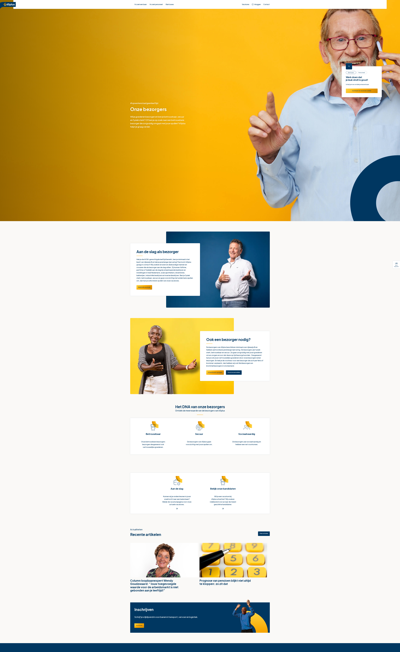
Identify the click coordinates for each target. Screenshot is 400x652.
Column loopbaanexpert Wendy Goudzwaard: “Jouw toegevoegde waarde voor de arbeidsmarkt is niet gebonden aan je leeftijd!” (154, 585)
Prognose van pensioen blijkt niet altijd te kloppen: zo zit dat (225, 582)
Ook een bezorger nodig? (228, 339)
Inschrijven (140, 625)
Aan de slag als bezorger (157, 251)
